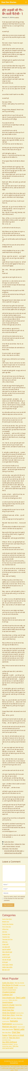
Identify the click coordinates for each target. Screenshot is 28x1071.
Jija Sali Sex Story (5, 1021)
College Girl (18, 844)
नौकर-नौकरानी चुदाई (7, 952)
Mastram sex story (9, 1027)
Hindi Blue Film (5, 1066)
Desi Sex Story (5, 1000)
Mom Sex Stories (7, 1029)
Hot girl (18, 846)
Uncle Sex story (7, 1046)
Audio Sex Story (9, 844)
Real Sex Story (14, 1038)
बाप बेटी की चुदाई (6, 957)
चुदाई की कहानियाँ (6, 949)
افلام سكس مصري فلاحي (8, 1068)
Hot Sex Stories (16, 1018)
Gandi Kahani (7, 1002)
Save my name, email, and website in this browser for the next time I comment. (14, 898)
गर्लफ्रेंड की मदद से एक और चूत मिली (12, 853)
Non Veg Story (13, 848)
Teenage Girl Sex (7, 939)
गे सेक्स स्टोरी (5, 944)
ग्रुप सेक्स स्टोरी (6, 947)
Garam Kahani (10, 846)
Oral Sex (16, 1032)
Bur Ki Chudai (7, 987)
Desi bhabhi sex (8, 998)
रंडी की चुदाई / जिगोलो (7, 965)
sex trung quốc (15, 1066)
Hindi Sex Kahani (8, 1013)
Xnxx (16, 1070)
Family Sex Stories (7, 924)
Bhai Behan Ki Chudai (10, 985)
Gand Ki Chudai (8, 1005)
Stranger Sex (6, 934)
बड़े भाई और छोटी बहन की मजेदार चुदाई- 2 (14, 851)
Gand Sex (18, 1005)
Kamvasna (5, 848)
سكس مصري (20, 1068)
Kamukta (14, 1021)
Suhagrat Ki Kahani (7, 1044)
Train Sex (16, 1044)
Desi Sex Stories (8, 2)
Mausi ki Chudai (21, 1026)
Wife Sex (5, 942)
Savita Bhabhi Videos (6, 1039)
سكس (12, 1070)
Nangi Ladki (19, 1029)
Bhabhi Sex (5, 921)
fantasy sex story (13, 1000)
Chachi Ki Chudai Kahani (9, 989)
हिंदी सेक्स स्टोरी (6, 970)
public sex (5, 1038)
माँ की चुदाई (5, 962)
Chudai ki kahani (8, 992)
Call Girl (16, 987)
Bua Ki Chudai (22, 985)
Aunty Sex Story (9, 842)
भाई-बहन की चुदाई (6, 959)
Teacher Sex (6, 937)
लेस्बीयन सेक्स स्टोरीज (7, 967)
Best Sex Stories (19, 983)
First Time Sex (6, 926)
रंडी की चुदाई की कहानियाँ (7, 1048)
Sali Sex (4, 932)
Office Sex (5, 929)
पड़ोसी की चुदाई (5, 954)
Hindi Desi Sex (8, 1010)
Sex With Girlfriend (9, 1042)
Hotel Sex (19, 1015)
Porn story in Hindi (16, 1035)
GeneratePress (14, 1063)
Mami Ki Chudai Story (17, 1024)
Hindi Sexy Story (8, 1015)
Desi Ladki (20, 997)
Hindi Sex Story (20, 1012)
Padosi (5, 1035)
